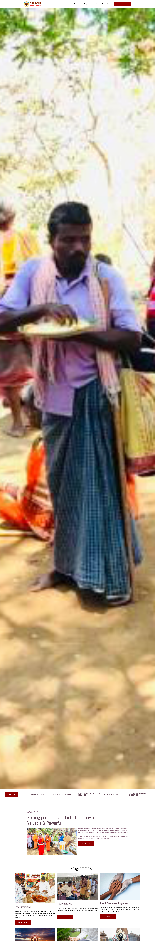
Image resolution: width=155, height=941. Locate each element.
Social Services (64, 903)
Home (69, 4)
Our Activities (100, 4)
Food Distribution (23, 907)
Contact (109, 4)
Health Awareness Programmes (115, 903)
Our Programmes (87, 4)
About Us (76, 4)
